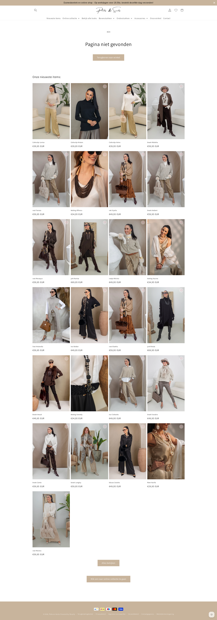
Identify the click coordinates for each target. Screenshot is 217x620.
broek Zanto (37, 483)
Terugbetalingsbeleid (85, 614)
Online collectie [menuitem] (70, 18)
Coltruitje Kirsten (77, 142)
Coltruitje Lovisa (38, 142)
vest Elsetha (113, 347)
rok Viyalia (113, 210)
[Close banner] (214, 2)
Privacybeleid (101, 614)
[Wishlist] (176, 10)
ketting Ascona (152, 279)
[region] (108, 3)
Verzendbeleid (133, 614)
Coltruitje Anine (114, 142)
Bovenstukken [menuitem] (105, 18)
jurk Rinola (151, 347)
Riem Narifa (151, 483)
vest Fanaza (37, 210)
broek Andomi (152, 210)
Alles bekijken (108, 563)
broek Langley (76, 483)
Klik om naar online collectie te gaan (108, 579)
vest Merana (37, 551)
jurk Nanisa (75, 279)
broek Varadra (152, 415)
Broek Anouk (37, 415)
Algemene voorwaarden (117, 614)
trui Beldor (75, 347)
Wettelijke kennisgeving (165, 614)
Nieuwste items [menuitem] (54, 18)
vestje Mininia (114, 279)
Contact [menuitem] (166, 18)
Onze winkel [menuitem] (155, 18)
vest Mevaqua (38, 279)
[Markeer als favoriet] (67, 86)
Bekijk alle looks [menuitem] (89, 18)
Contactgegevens (147, 614)
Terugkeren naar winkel (108, 57)
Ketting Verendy (77, 415)
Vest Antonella (38, 347)
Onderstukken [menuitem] (123, 18)
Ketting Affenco (76, 210)
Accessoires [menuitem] (139, 18)
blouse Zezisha (114, 483)
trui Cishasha (114, 415)
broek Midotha (152, 142)
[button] (36, 10)
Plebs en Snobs (54, 614)
